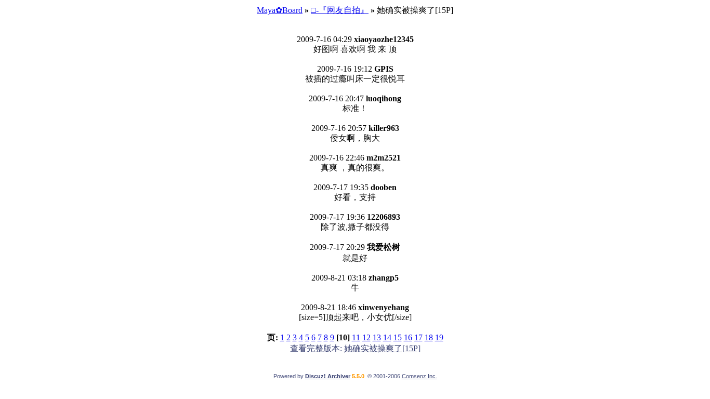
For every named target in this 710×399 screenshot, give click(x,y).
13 (377, 337)
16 (408, 337)
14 (387, 337)
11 (356, 337)
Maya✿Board (280, 10)
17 (418, 337)
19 (439, 337)
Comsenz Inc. (419, 376)
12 (366, 337)
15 (397, 337)
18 (429, 337)
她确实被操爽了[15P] (382, 348)
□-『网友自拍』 (340, 10)
